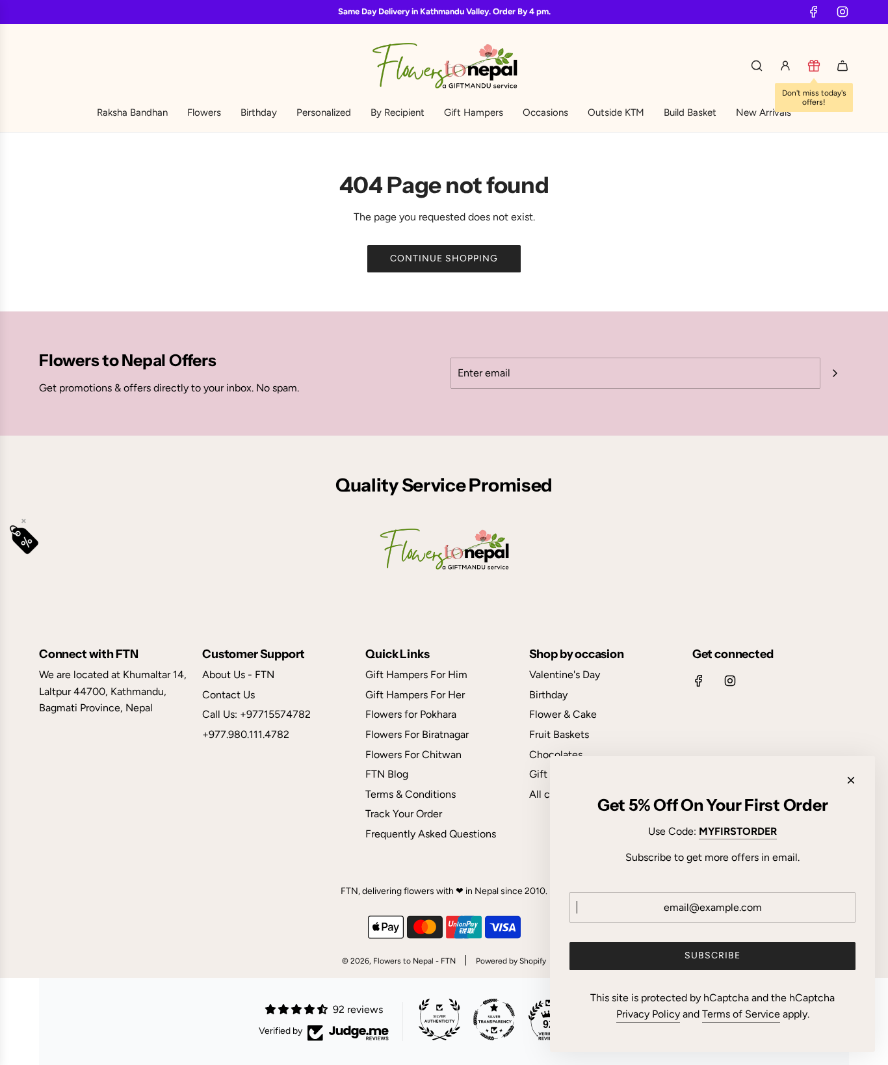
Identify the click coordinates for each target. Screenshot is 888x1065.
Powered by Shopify (511, 961)
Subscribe (712, 955)
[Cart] (842, 65)
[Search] (756, 65)
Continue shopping (444, 258)
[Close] (851, 780)
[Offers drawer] (814, 65)
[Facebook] (814, 11)
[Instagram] (842, 11)
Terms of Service (741, 1014)
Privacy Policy (648, 1014)
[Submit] (834, 373)
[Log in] (785, 65)
